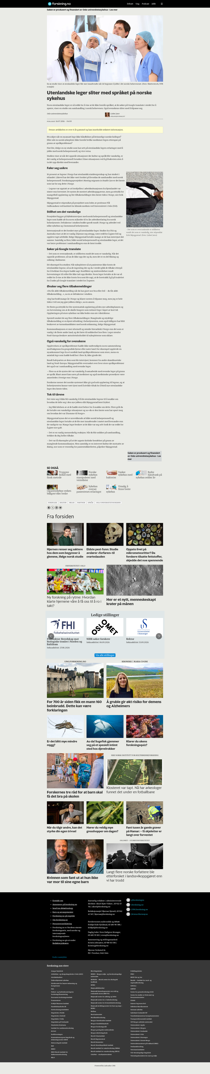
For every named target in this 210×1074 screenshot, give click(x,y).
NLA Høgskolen (96, 971)
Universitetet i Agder (137, 1025)
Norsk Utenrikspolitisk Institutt (102, 1045)
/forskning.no (137, 905)
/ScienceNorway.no (139, 914)
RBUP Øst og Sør (136, 977)
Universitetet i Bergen (138, 1028)
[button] (51, 636)
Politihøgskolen (136, 971)
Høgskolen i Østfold (58, 1016)
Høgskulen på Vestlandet (60, 1022)
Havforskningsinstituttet (60, 1009)
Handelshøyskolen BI (58, 1006)
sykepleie (52, 503)
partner (81, 503)
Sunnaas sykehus (136, 1009)
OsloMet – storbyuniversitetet (101, 1054)
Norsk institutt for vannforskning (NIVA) (105, 1051)
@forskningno (137, 900)
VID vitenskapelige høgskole (140, 1053)
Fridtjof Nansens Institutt (60, 1003)
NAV (52, 1046)
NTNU (93, 985)
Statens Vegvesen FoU (138, 1003)
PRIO (132, 974)
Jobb (154, 4)
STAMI (132, 1000)
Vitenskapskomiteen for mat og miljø (143, 1056)
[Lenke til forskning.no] (85, 3)
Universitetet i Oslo (137, 1034)
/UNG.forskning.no (139, 909)
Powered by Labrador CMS (105, 1066)
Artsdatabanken (56, 977)
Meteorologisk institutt (59, 1043)
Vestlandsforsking (137, 1046)
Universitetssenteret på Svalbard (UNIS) (144, 1043)
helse (72, 503)
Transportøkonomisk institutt (141, 1019)
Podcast (145, 4)
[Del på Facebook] (49, 508)
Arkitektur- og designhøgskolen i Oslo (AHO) (67, 974)
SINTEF (133, 989)
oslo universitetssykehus (108, 503)
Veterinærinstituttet (137, 1049)
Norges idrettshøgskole (99, 1033)
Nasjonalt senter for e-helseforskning (104, 1000)
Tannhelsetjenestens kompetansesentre (144, 1016)
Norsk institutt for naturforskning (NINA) (105, 1048)
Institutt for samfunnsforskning (62, 1028)
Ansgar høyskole (57, 971)
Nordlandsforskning (98, 1017)
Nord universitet (96, 1014)
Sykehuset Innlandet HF (138, 1013)
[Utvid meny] (161, 4)
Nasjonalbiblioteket (97, 988)
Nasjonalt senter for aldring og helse (103, 996)
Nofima (93, 1011)
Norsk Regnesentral (98, 1039)
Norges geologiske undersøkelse (102, 1030)
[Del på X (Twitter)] (52, 508)
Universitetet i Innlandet (139, 1031)
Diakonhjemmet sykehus (60, 980)
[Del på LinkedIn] (56, 508)
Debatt (130, 4)
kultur (63, 503)
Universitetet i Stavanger (139, 1037)
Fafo (52, 989)
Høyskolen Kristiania (58, 1025)
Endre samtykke (59, 957)
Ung (137, 4)
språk (90, 503)
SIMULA (133, 986)
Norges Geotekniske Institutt (101, 1020)
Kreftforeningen (57, 1034)
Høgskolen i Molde (57, 1013)
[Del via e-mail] (60, 508)
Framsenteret (56, 1000)
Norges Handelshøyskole (99, 1023)
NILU (53, 1057)
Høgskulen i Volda (57, 1019)
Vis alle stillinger (105, 655)
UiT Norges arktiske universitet (141, 1022)
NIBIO (53, 1049)
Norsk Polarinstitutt (98, 1036)
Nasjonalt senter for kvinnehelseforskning (106, 1003)
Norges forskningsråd (99, 1027)
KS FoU (53, 1031)
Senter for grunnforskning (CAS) (142, 992)
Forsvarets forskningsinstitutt (61, 997)
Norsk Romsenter (97, 1042)
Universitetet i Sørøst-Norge (140, 1040)
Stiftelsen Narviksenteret (139, 1006)
